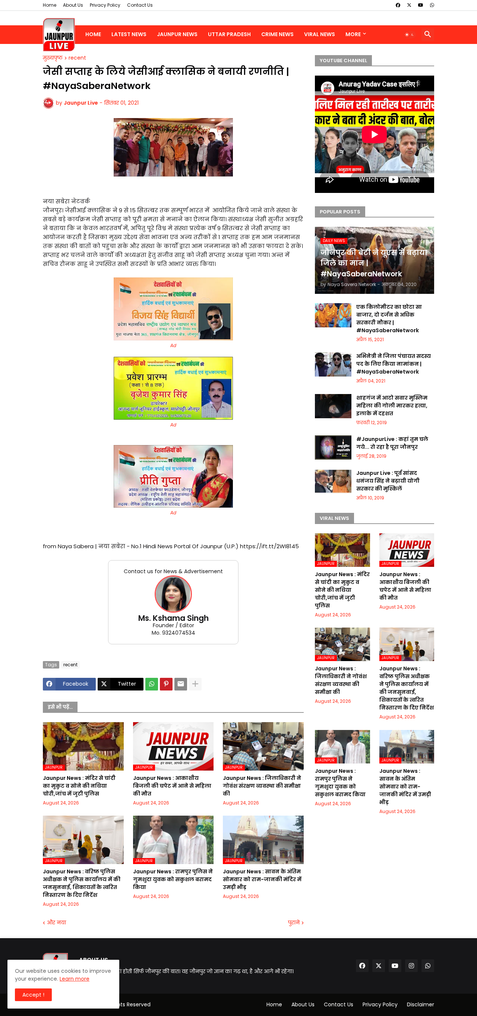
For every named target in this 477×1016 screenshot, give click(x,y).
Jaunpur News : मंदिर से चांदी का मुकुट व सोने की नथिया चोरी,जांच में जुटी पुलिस (79, 785)
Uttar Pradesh (229, 34)
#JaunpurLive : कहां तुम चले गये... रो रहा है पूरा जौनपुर (392, 443)
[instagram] (411, 965)
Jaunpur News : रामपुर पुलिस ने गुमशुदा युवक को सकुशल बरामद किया (173, 879)
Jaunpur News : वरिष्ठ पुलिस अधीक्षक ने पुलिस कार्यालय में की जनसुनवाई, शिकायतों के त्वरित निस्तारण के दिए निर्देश (81, 883)
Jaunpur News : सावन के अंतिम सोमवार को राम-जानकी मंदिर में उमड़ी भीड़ (262, 879)
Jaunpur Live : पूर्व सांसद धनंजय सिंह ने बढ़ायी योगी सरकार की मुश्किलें (388, 480)
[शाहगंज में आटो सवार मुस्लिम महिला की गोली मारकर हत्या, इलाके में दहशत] (333, 406)
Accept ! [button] (33, 994)
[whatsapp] (432, 5)
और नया (56, 922)
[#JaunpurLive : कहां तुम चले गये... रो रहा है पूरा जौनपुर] (333, 447)
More (353, 34)
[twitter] (409, 5)
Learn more (74, 978)
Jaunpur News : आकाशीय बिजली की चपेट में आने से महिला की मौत (172, 785)
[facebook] (398, 5)
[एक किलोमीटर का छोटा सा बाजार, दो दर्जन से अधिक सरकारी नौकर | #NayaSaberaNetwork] (333, 315)
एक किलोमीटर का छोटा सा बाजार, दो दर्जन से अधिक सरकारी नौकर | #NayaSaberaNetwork (389, 318)
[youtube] (420, 5)
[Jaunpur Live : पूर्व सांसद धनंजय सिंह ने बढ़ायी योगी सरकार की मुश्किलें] (333, 481)
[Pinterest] (166, 684)
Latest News (128, 34)
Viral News (319, 34)
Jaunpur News (177, 34)
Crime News (277, 34)
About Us (73, 5)
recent (77, 58)
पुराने (294, 922)
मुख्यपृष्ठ (53, 58)
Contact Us (140, 5)
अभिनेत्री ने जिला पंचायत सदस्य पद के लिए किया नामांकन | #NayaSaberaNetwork (393, 363)
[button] (409, 34)
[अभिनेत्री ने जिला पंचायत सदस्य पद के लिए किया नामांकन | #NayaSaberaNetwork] (333, 364)
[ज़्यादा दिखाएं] (195, 684)
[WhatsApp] (151, 684)
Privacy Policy (105, 5)
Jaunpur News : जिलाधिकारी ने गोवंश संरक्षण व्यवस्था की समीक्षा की (262, 785)
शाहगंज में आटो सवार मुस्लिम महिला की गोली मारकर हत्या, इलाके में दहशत (391, 405)
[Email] (180, 684)
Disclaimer (420, 1004)
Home (49, 5)
